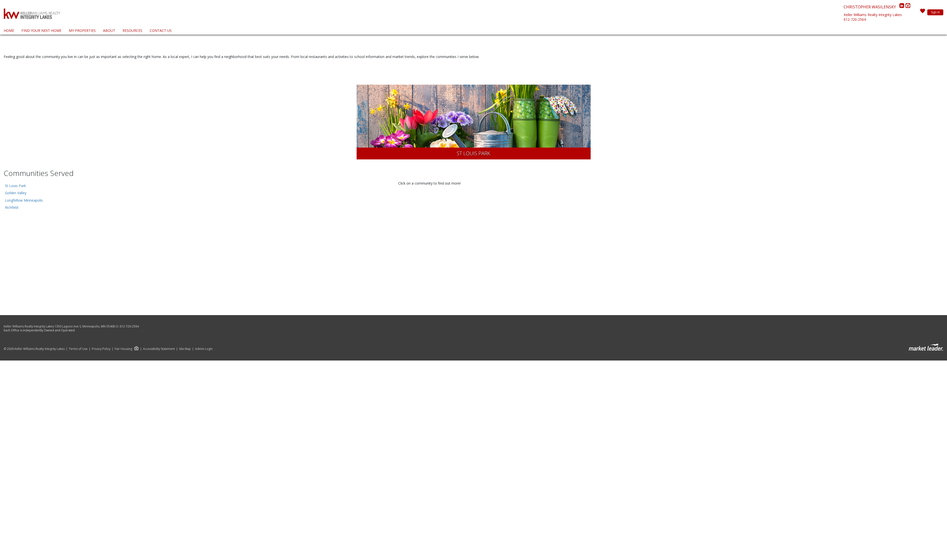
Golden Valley (15, 192)
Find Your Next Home (41, 30)
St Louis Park (15, 185)
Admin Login (204, 349)
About (109, 30)
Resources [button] (132, 30)
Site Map (185, 349)
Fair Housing (123, 349)
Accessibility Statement (159, 349)
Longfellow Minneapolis (24, 200)
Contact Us (161, 30)
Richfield (11, 207)
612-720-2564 (855, 19)
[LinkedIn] (902, 7)
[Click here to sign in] (923, 12)
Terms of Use (78, 349)
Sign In (935, 12)
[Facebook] (907, 7)
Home (9, 30)
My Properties (82, 30)
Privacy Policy (101, 349)
